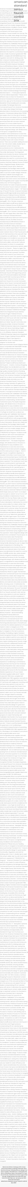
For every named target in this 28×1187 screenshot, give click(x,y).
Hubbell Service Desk (14, 1175)
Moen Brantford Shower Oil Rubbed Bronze (14, 1169)
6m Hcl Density (5, 1175)
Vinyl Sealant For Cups (21, 1173)
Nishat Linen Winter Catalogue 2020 (12, 1167)
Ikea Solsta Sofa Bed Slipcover (14, 1177)
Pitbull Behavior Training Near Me (18, 1171)
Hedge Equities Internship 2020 (15, 1176)
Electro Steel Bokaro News (8, 1173)
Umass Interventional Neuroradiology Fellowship (13, 1167)
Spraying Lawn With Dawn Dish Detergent (17, 1178)
